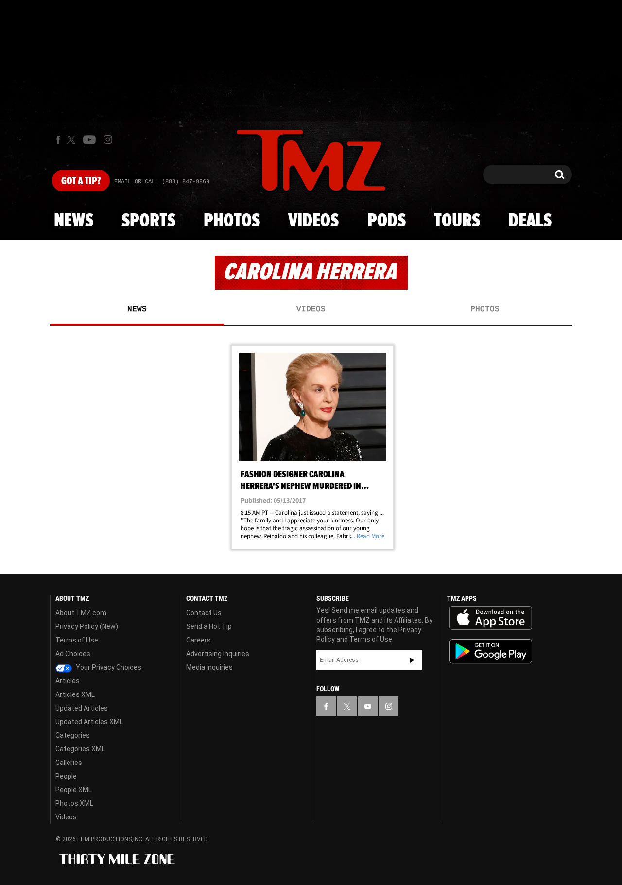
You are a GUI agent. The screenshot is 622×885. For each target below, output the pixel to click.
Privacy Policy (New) (86, 626)
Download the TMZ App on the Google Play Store (490, 651)
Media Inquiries (209, 667)
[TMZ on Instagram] (108, 139)
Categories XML (80, 749)
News (73, 221)
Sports (148, 221)
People (66, 776)
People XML (73, 790)
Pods (386, 221)
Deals (530, 221)
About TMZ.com (80, 613)
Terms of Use (76, 640)
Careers (198, 640)
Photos (232, 221)
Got (81, 181)
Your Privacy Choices (107, 667)
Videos (313, 221)
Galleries (68, 762)
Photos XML (74, 803)
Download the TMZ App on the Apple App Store (490, 618)
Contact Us (204, 613)
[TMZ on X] (72, 140)
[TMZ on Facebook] (58, 140)
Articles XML (75, 694)
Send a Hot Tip (209, 626)
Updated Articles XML (89, 722)
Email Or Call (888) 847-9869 (161, 181)
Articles (67, 681)
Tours (457, 221)
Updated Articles (81, 708)
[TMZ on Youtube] (89, 139)
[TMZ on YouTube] (368, 706)
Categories (72, 735)
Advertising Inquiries (217, 654)
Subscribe (412, 660)
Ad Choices (72, 654)
